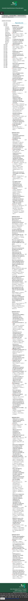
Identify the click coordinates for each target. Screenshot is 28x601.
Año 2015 (5, 48)
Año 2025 (5, 22)
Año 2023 (5, 24)
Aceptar (2, 598)
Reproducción (8, 35)
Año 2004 (5, 56)
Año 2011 (5, 51)
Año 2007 (5, 53)
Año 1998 (5, 64)
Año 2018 (5, 45)
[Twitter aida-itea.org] (25, 10)
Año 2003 (5, 57)
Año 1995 (5, 67)
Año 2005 (5, 55)
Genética (7, 36)
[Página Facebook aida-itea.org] (24, 10)
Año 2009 (5, 52)
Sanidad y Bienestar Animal (7, 42)
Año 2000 (5, 61)
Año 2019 (5, 44)
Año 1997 (5, 65)
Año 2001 (5, 60)
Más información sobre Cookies (12, 598)
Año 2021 (5, 25)
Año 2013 (5, 49)
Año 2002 (5, 59)
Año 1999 (5, 63)
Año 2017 (5, 47)
